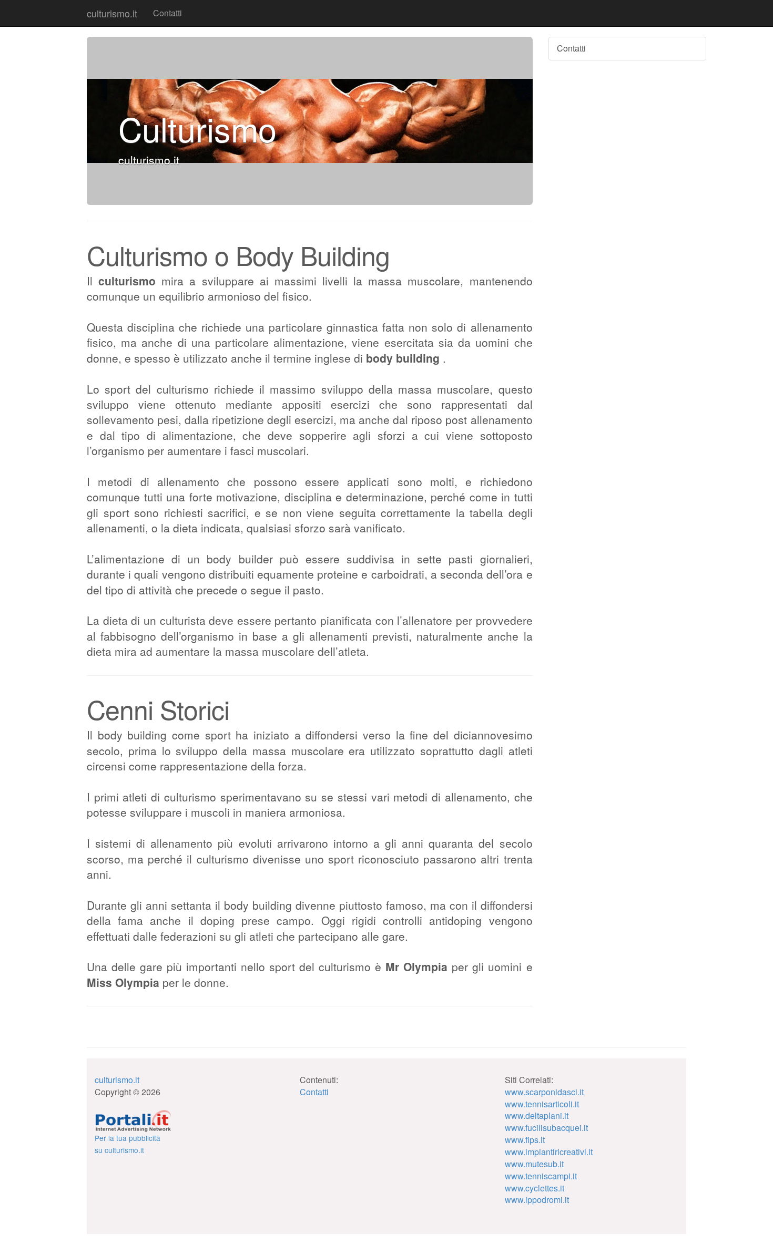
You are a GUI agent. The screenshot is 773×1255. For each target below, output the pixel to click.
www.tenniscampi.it (541, 1176)
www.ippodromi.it (537, 1200)
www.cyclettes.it (534, 1188)
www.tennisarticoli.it (542, 1104)
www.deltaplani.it (536, 1115)
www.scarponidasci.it (544, 1092)
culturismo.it (112, 13)
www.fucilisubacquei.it (546, 1128)
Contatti (167, 13)
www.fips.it (525, 1140)
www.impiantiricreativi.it (549, 1152)
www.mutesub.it (534, 1164)
